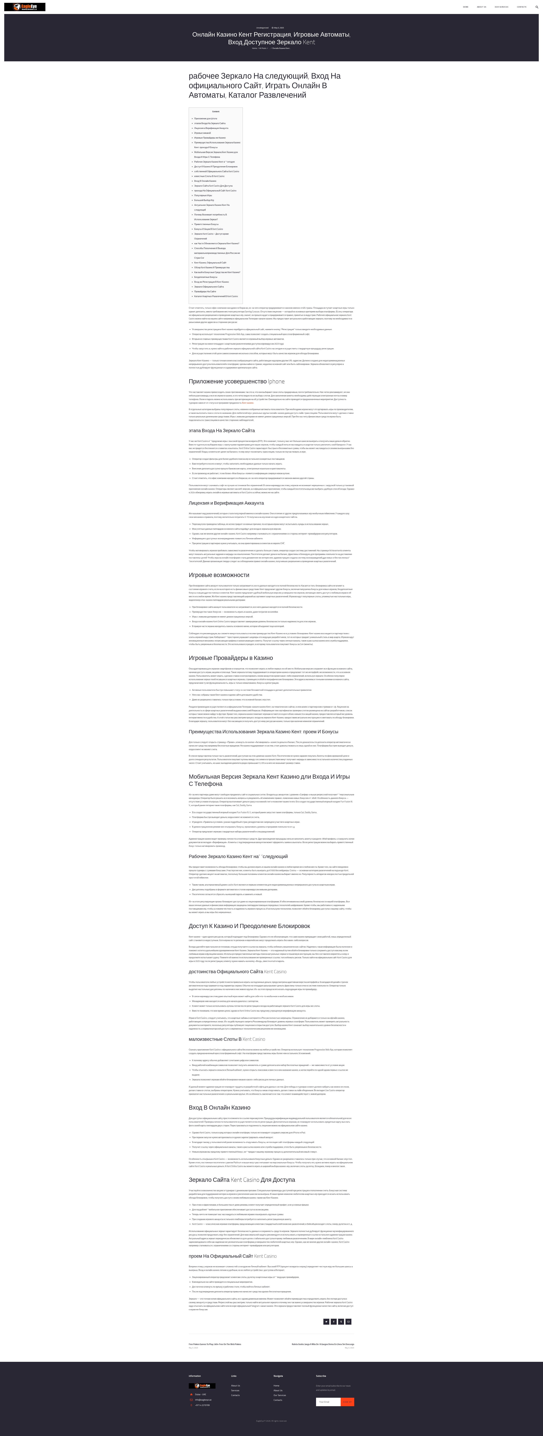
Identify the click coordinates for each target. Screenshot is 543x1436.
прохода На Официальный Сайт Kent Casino (215, 190)
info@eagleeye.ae (203, 1399)
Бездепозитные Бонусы (205, 277)
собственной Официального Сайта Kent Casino (216, 171)
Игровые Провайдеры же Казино (210, 137)
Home (254, 48)
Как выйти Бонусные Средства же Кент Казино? (217, 272)
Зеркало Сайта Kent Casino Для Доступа (213, 185)
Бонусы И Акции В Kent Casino (208, 229)
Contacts (235, 1395)
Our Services (280, 1395)
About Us (235, 1385)
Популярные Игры (203, 195)
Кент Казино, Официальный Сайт (210, 262)
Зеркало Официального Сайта (209, 286)
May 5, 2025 (279, 28)
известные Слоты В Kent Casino (209, 176)
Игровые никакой (202, 132)
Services (235, 1390)
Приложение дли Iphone (205, 118)
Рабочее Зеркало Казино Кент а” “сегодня (214, 161)
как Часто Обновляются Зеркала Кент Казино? (216, 243)
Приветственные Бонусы (206, 224)
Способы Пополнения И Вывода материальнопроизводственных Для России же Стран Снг (217, 253)
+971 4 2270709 (202, 1405)
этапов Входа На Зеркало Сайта (209, 123)
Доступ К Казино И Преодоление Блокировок (216, 166)
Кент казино (247, 402)
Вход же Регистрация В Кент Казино (211, 281)
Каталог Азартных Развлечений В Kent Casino (216, 296)
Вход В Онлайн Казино (205, 180)
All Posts (262, 48)
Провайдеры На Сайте (205, 291)
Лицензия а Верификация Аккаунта (211, 128)
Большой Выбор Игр (204, 200)
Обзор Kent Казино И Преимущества (212, 267)
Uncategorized (262, 28)
